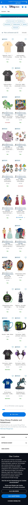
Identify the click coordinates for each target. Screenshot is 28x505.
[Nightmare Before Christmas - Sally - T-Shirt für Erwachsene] (20, 47)
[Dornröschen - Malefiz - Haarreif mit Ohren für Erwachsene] (20, 355)
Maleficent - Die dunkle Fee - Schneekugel (20, 306)
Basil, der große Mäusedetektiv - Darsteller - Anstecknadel (7, 277)
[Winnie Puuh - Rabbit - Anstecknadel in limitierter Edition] (20, 76)
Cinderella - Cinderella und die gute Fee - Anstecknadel (20, 245)
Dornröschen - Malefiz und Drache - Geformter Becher (20, 335)
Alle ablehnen (14, 491)
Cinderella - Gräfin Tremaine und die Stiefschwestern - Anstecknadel (20, 212)
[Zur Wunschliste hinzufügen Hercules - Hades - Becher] (13, 318)
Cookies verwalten (14, 501)
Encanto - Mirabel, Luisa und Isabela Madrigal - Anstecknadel (20, 117)
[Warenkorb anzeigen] (26, 7)
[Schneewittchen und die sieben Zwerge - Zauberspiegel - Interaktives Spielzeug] (20, 265)
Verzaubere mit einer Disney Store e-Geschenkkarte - (14, 2)
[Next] (26, 2)
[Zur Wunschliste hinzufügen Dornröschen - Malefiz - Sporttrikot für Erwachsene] (13, 347)
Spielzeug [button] (25, 24)
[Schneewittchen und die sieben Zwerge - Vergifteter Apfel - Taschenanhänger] (7, 297)
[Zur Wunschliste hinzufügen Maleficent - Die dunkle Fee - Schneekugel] (26, 289)
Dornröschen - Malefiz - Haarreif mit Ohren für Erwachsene (20, 364)
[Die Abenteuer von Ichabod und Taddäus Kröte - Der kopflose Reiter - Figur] (20, 384)
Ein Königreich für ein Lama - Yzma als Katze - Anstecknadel (7, 148)
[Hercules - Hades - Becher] (7, 326)
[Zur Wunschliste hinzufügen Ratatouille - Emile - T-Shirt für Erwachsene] (13, 39)
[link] (20, 217)
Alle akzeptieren (14, 496)
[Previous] (1, 2)
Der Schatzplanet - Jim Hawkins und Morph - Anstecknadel (7, 212)
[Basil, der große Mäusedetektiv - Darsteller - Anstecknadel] (7, 265)
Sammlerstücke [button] (7, 24)
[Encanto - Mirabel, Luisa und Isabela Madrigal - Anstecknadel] (20, 105)
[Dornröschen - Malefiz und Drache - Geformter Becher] (20, 326)
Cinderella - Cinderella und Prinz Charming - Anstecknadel (7, 245)
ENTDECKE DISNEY (6, 443)
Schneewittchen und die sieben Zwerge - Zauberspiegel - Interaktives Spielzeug (20, 274)
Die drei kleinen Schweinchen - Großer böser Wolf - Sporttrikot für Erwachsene (7, 393)
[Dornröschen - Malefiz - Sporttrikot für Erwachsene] (7, 355)
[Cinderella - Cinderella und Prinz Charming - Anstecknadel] (7, 234)
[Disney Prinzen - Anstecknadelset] (7, 168)
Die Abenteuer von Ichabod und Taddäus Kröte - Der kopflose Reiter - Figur (20, 393)
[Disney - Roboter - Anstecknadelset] (20, 137)
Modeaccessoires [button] (16, 24)
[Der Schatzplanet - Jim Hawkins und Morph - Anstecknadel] (7, 200)
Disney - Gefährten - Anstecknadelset (20, 180)
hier (17, 477)
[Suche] (6, 7)
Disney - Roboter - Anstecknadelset (20, 148)
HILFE (3, 437)
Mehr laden (15, 414)
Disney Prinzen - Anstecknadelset (7, 180)
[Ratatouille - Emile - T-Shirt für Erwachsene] (7, 47)
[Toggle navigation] (2, 7)
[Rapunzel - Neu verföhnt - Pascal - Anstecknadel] (7, 105)
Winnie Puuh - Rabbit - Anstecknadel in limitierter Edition (20, 85)
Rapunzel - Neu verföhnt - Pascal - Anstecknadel (7, 117)
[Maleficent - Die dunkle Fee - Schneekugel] (20, 297)
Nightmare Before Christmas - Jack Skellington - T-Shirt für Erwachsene (8, 85)
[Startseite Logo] (14, 6)
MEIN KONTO (5, 449)
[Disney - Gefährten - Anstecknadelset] (20, 168)
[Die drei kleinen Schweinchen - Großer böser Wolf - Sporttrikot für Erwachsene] (7, 384)
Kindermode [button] (15, 27)
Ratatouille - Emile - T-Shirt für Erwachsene (7, 56)
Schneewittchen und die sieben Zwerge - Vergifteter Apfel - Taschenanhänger (7, 306)
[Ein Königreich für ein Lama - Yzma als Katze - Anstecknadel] (7, 137)
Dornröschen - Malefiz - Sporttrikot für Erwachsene (7, 364)
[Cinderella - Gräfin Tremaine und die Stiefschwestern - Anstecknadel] (20, 200)
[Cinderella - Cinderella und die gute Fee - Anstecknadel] (20, 234)
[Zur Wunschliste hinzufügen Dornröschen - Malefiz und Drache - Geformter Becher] (26, 318)
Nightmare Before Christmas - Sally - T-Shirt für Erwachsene (20, 56)
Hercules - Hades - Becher (7, 334)
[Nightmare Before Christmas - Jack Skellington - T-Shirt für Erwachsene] (7, 76)
